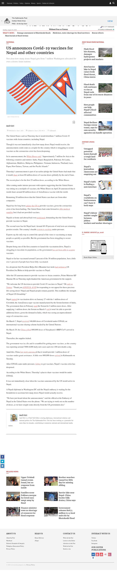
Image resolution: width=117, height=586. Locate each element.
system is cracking (44, 229)
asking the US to (33, 205)
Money (33, 3)
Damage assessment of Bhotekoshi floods (34, 33)
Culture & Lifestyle (48, 3)
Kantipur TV (93, 558)
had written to (61, 267)
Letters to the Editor (69, 541)
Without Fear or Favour (58, 29)
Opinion (27, 3)
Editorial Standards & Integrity (15, 543)
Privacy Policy (10, 549)
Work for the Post (68, 546)
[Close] (1, 21)
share (15, 175)
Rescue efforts (98, 33)
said (48, 309)
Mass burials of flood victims (16, 36)
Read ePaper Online (90, 257)
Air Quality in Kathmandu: (106, 29)
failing (38, 364)
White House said (34, 156)
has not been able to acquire (63, 249)
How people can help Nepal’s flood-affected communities (90, 110)
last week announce (28, 352)
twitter (2, 461)
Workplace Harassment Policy (15, 546)
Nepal (101, 554)
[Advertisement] (41, 453)
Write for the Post (68, 538)
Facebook (94, 541)
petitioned (41, 217)
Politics (15, 3)
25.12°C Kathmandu (108, 27)
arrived (58, 355)
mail (2, 466)
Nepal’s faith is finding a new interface (90, 184)
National (9, 3)
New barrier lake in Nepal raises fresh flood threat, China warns (90, 72)
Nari (105, 554)
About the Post (10, 538)
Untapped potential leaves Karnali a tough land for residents (90, 154)
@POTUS (26, 287)
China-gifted (26, 329)
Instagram (94, 543)
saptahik (97, 554)
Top (112, 568)
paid (35, 306)
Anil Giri (10, 126)
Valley (21, 3)
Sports (39, 3)
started (14, 299)
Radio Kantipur (109, 554)
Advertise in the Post (69, 543)
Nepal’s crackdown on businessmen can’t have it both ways (90, 200)
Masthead (9, 541)
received (25, 321)
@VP (33, 287)
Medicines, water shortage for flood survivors (71, 33)
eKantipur (93, 554)
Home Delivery (39, 538)
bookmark (74, 122)
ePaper (37, 541)
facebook (2, 457)
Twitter (94, 538)
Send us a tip (66, 549)
